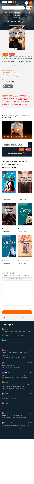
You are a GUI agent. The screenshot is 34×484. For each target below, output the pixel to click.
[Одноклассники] (9, 145)
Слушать (9, 86)
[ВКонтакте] (5, 145)
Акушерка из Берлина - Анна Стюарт (13, 345)
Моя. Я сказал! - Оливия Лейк (11, 367)
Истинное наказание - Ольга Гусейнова (14, 357)
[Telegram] (16, 145)
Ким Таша (13, 74)
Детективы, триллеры (12, 72)
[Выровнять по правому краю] (16, 279)
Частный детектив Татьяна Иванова (16, 77)
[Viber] (12, 145)
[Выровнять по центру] (14, 279)
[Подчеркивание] (8, 279)
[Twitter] (21, 145)
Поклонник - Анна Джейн (10, 398)
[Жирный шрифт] (3, 279)
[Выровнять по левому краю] (11, 279)
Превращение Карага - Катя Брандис (13, 335)
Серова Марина (10, 70)
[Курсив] (5, 279)
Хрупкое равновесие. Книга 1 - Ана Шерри (14, 388)
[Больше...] (25, 279)
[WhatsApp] (14, 145)
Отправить (17, 312)
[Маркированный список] (19, 279)
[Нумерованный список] (22, 279)
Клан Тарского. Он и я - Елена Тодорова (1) (14, 417)
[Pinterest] (19, 145)
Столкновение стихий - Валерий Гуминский (15, 377)
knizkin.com (5, 318)
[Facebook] (7, 145)
